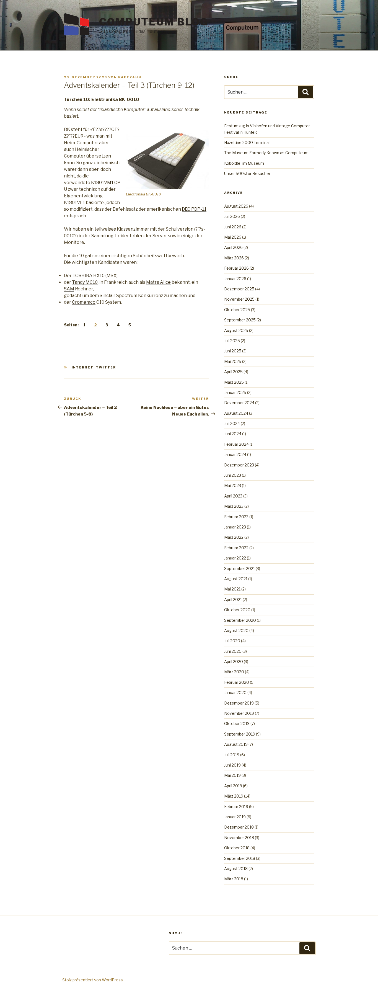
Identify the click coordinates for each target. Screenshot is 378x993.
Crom (78, 302)
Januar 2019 (235, 816)
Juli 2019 (231, 754)
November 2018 (239, 837)
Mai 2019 (232, 775)
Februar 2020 (236, 682)
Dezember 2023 (239, 465)
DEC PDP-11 (194, 209)
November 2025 (239, 299)
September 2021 (239, 568)
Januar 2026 (235, 278)
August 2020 (236, 630)
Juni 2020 (233, 651)
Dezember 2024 (239, 402)
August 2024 (236, 413)
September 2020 (240, 620)
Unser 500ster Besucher (247, 173)
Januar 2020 (235, 692)
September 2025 (240, 320)
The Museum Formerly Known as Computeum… (268, 152)
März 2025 (234, 382)
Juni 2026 (232, 227)
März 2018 (233, 878)
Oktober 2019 (237, 723)
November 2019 (239, 713)
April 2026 (233, 247)
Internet (83, 367)
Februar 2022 (236, 547)
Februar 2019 (236, 806)
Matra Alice (158, 282)
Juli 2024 (232, 423)
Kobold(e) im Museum (244, 163)
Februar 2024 (236, 444)
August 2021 (235, 578)
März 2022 (234, 537)
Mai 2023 (232, 485)
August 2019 (236, 744)
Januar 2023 (235, 527)
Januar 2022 (235, 558)
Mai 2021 (232, 589)
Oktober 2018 (237, 847)
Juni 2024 (232, 433)
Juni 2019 (232, 765)
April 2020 (233, 661)
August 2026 (236, 206)
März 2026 (234, 258)
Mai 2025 (232, 361)
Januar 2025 (235, 392)
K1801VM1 (102, 182)
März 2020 (234, 671)
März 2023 (234, 506)
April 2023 (233, 496)
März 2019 (233, 796)
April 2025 (233, 371)
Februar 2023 (236, 516)
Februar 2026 (236, 268)
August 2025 (236, 330)
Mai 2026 (232, 237)
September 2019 (239, 734)
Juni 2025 (232, 351)
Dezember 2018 (239, 827)
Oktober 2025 (237, 309)
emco (89, 302)
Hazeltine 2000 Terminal (247, 142)
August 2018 (236, 868)
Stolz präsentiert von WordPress (92, 979)
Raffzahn (129, 77)
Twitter (106, 367)
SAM (69, 289)
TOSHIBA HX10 (89, 275)
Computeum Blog (153, 22)
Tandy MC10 (85, 282)
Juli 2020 (232, 640)
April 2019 (233, 785)
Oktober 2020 (237, 609)
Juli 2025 (232, 340)
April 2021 (233, 599)
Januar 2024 (235, 454)
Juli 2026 (232, 216)
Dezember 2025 (239, 289)
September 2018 (239, 858)
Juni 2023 (232, 475)
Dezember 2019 (239, 703)
